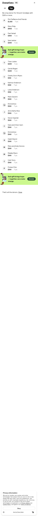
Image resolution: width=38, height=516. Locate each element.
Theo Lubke (12, 61)
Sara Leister (12, 40)
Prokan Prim (12, 167)
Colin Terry (11, 160)
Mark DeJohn (13, 97)
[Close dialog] (34, 3)
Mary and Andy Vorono (16, 146)
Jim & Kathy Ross (14, 111)
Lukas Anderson (13, 90)
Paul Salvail (12, 33)
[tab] (4, 8)
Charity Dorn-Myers (15, 76)
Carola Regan (13, 68)
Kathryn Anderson (14, 83)
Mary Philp (12, 26)
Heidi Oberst (12, 139)
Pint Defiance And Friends (17, 19)
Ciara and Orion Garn (15, 125)
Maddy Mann (13, 153)
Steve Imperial (13, 118)
